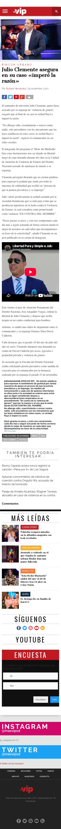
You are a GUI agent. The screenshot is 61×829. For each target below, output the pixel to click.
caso (42, 435)
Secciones (25, 771)
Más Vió (15, 776)
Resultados (41, 699)
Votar (54, 699)
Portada (11, 771)
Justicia (23, 439)
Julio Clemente (9, 439)
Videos (50, 771)
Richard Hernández (16, 88)
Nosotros (29, 776)
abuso (35, 435)
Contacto (44, 776)
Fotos (39, 771)
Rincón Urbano (17, 64)
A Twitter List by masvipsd (11, 763)
